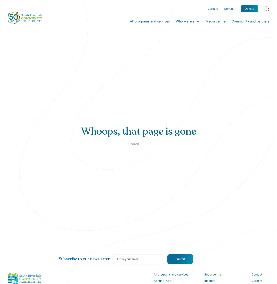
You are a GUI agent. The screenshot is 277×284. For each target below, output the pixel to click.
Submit (180, 259)
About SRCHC (163, 280)
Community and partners (250, 21)
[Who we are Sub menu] (198, 21)
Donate (249, 8)
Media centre (215, 21)
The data (209, 280)
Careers (213, 8)
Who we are (185, 21)
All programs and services (150, 21)
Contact (229, 8)
